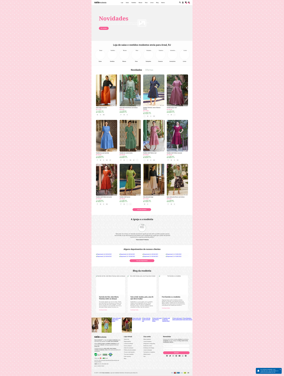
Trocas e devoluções (129, 352)
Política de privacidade (130, 350)
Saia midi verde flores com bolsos (129, 107)
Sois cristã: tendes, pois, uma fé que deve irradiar (141, 298)
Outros (163, 2)
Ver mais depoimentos (142, 260)
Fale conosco (127, 356)
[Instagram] (173, 356)
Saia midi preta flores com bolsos (176, 197)
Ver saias (132, 28)
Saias (127, 2)
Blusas (140, 2)
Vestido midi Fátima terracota (104, 197)
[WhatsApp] (182, 356)
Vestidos (133, 2)
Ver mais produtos (141, 209)
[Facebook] (167, 356)
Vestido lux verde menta (126, 153)
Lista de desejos (147, 350)
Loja (122, 2)
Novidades (136, 70)
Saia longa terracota (101, 107)
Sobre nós (126, 339)
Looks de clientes (128, 343)
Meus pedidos (147, 339)
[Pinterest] (176, 356)
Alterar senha (146, 354)
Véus (146, 2)
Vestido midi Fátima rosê (149, 153)
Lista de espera (147, 341)
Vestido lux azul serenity (102, 153)
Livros (151, 2)
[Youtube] (179, 356)
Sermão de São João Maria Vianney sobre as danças (109, 298)
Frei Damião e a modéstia (171, 297)
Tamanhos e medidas (149, 352)
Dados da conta (147, 345)
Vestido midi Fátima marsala (174, 153)
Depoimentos (127, 341)
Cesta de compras (128, 348)
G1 (110, 160)
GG (104, 114)
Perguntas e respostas (149, 343)
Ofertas (149, 70)
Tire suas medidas (128, 354)
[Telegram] (185, 356)
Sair (144, 356)
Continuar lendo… (103, 310)
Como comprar (128, 345)
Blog (157, 2)
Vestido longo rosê (172, 107)
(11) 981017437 (99, 366)
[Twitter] (170, 356)
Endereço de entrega (148, 348)
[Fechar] (158, 178)
